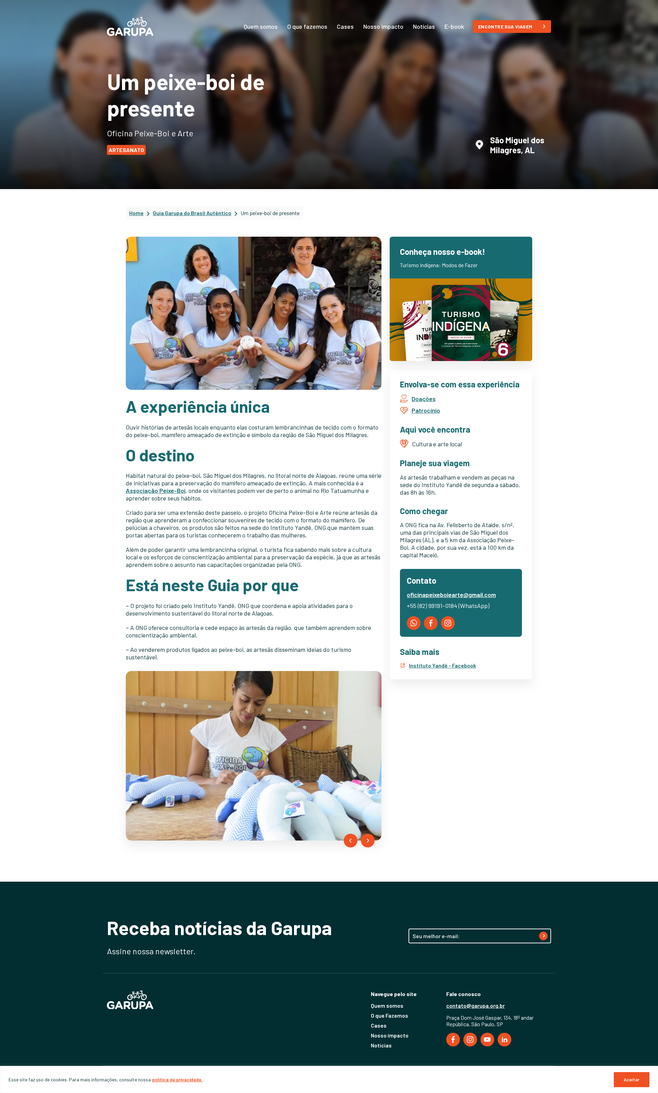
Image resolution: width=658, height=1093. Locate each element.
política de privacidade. (177, 1079)
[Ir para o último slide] (350, 840)
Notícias (424, 26)
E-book (454, 26)
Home (136, 213)
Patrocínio (426, 410)
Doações (424, 398)
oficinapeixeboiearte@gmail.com (451, 594)
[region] (329, 1079)
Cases (345, 26)
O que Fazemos (389, 1015)
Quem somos (261, 26)
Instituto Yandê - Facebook (442, 665)
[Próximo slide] (368, 840)
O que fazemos (307, 26)
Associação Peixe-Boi (155, 490)
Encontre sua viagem (505, 26)
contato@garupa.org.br (475, 1005)
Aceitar (631, 1079)
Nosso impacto (383, 26)
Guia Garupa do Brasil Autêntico (192, 213)
